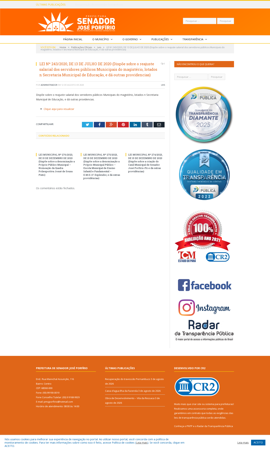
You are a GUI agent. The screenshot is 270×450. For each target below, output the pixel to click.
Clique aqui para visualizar (59, 109)
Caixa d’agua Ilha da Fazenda (92, 4)
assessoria (199, 408)
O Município (100, 39)
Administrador (49, 84)
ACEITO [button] (258, 442)
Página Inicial (72, 39)
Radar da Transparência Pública (215, 426)
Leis (163, 84)
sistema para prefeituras (219, 404)
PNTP (189, 426)
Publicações (160, 39)
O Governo (130, 39)
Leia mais (141, 442)
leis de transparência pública (190, 417)
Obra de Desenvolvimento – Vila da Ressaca (129, 398)
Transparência (192, 39)
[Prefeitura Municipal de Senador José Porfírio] (76, 21)
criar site (196, 404)
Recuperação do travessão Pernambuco (127, 379)
